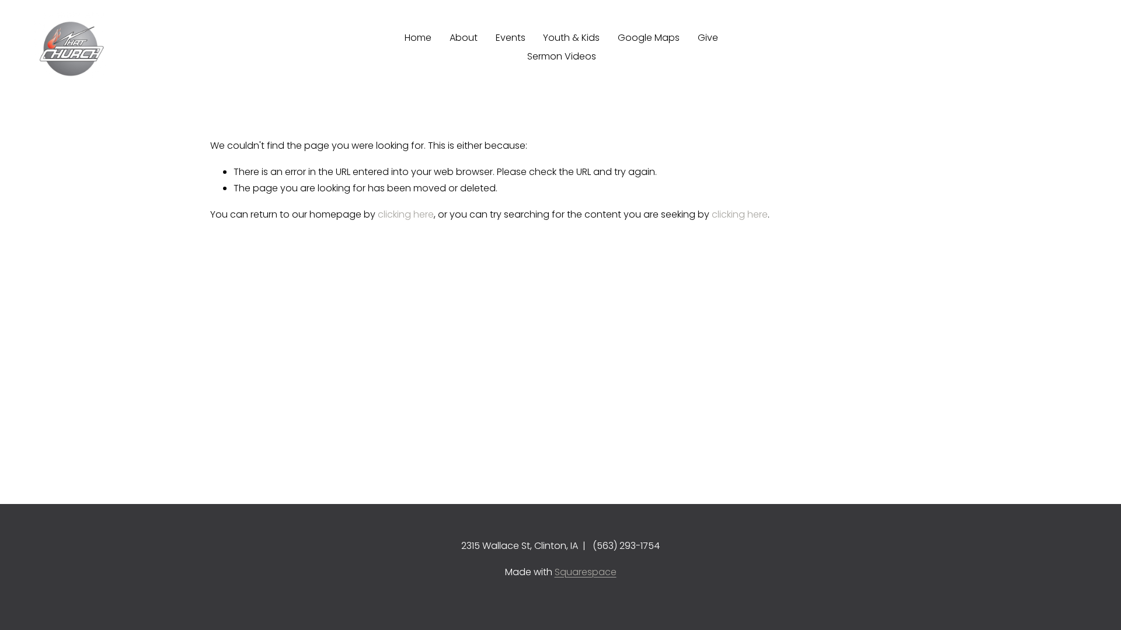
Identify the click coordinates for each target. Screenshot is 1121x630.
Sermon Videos (561, 56)
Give (708, 37)
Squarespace (586, 572)
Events (510, 37)
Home (418, 37)
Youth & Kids (571, 37)
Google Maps (649, 37)
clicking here (406, 214)
